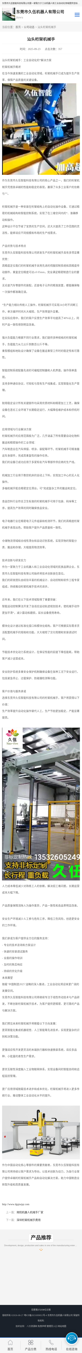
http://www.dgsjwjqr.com (15, 1204)
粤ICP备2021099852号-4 (35, 1315)
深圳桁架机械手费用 (29, 1220)
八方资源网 (32, 1326)
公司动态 (29, 27)
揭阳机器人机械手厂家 (30, 1212)
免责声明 (42, 1326)
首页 (18, 27)
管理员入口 (52, 1326)
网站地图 (62, 1326)
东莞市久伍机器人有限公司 (60, 1315)
